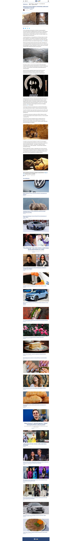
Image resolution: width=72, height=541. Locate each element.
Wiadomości (31, 9)
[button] (35, 18)
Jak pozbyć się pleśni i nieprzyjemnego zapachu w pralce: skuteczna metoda (34, 285)
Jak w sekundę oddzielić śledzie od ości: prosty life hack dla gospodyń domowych (35, 320)
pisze (43, 40)
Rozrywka (24, 270)
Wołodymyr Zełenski (34, 4)
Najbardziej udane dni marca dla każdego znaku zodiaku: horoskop (34, 388)
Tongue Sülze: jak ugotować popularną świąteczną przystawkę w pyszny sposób (35, 532)
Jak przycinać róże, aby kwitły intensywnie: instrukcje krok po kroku (33, 337)
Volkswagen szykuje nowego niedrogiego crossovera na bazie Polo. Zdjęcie (34, 515)
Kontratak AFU (36, 3)
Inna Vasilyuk (26, 9)
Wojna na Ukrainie (31, 3)
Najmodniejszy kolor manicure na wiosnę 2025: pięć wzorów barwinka (35, 357)
